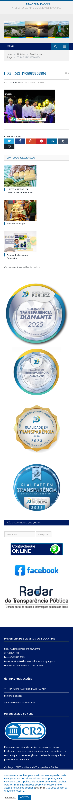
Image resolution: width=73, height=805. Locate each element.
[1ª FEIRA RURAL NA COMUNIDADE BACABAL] (20, 175)
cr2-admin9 (14, 82)
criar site (25, 746)
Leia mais (40, 787)
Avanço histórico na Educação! (17, 256)
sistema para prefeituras (46, 746)
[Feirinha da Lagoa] (20, 210)
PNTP (18, 767)
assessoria (27, 751)
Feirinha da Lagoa (35, 7)
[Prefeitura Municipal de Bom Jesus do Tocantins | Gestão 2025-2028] (36, 28)
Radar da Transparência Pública (42, 767)
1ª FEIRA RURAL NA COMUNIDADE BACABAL (20, 191)
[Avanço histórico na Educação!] (20, 241)
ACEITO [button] (24, 797)
